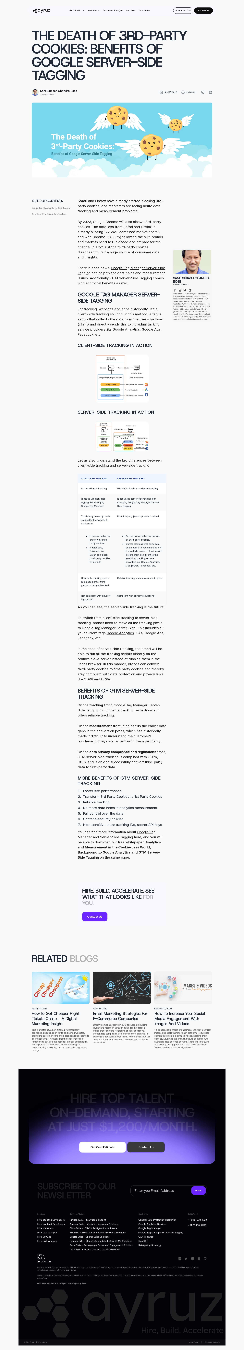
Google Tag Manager (149, 1228)
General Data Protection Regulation (157, 1219)
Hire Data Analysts (47, 1232)
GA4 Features (145, 1236)
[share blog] (210, 92)
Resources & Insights (113, 10)
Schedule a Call (183, 10)
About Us (130, 10)
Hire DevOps (44, 1236)
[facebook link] (175, 289)
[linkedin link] (190, 289)
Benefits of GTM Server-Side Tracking (49, 214)
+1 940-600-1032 (197, 1219)
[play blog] (202, 92)
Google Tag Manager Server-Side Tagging (51, 208)
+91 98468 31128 (197, 1225)
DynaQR (142, 1241)
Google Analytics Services (152, 1224)
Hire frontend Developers (51, 1224)
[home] (45, 10)
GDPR (88, 679)
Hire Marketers (45, 1228)
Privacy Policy (193, 1342)
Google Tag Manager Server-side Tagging (160, 1232)
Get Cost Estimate (103, 1147)
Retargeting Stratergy (149, 1245)
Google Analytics (120, 633)
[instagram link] (180, 289)
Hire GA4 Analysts (47, 1241)
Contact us (203, 10)
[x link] (185, 289)
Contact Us (94, 916)
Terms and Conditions (212, 1342)
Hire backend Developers (51, 1219)
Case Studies (144, 10)
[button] (77, 10)
